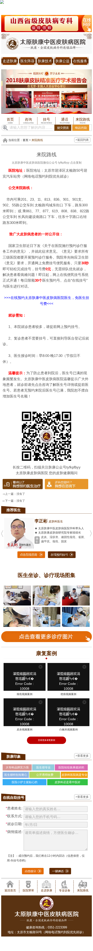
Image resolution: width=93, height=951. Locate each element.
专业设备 (64, 890)
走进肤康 (10, 61)
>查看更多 (82, 755)
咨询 (28, 121)
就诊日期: (14, 824)
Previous (6, 87)
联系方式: (14, 816)
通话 (65, 121)
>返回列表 (82, 140)
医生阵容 (27, 61)
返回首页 (10, 890)
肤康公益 (62, 61)
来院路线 (83, 121)
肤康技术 (45, 61)
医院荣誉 (28, 890)
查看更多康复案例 (46, 740)
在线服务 (80, 61)
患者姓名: (14, 808)
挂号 (46, 121)
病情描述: (14, 832)
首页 (10, 121)
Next (87, 87)
